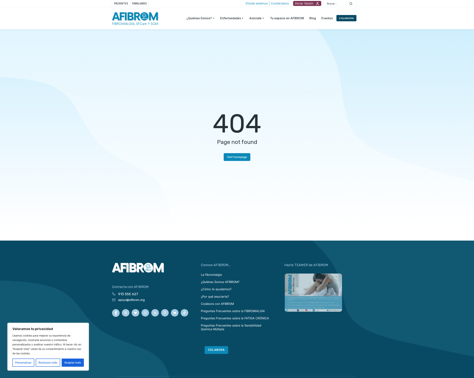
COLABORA (346, 18)
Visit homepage (237, 157)
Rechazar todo (48, 362)
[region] (48, 347)
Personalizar (23, 362)
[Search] (351, 3)
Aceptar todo (72, 362)
